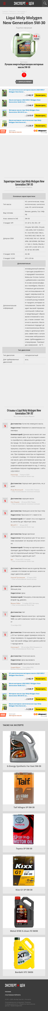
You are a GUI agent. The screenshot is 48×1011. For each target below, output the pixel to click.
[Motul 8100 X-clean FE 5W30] (24, 912)
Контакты (28, 999)
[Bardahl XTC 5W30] (24, 953)
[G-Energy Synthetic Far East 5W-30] (24, 747)
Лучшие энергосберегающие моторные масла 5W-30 (24, 66)
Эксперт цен (24, 3)
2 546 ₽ (29, 105)
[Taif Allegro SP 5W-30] (24, 788)
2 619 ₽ (29, 115)
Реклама (8, 991)
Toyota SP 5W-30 (24, 848)
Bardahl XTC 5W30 (24, 972)
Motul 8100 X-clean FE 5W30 (24, 931)
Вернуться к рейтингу (24, 82)
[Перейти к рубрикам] (4, 3)
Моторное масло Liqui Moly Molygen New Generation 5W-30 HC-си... (24, 111)
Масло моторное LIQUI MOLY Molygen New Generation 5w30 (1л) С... (24, 101)
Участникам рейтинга (13, 995)
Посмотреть (41, 95)
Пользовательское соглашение (14, 1002)
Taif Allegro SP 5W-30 (24, 807)
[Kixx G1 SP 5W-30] (24, 871)
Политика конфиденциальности (18, 1003)
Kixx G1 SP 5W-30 (24, 889)
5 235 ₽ (29, 125)
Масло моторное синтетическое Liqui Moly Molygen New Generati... (25, 121)
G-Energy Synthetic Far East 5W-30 (24, 766)
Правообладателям (16, 1005)
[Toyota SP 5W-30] (24, 829)
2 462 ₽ (29, 95)
